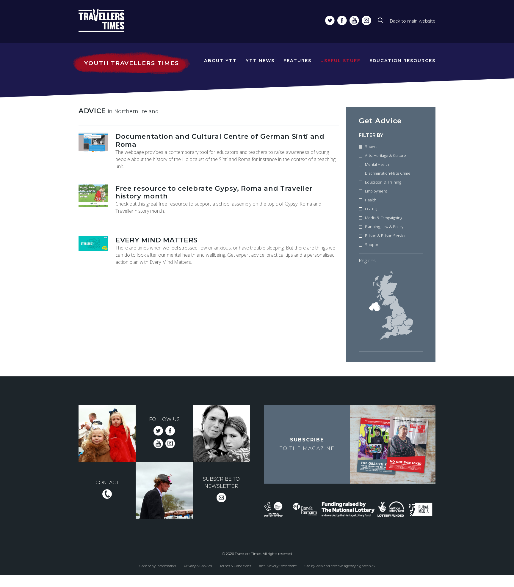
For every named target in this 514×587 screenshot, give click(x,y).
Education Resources (402, 60)
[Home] (112, 21)
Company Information (158, 566)
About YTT (220, 60)
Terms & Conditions (235, 566)
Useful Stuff (340, 60)
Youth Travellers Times (131, 63)
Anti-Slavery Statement (278, 566)
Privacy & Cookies (198, 566)
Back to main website (412, 21)
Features (297, 60)
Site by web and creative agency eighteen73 (339, 566)
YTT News (260, 60)
